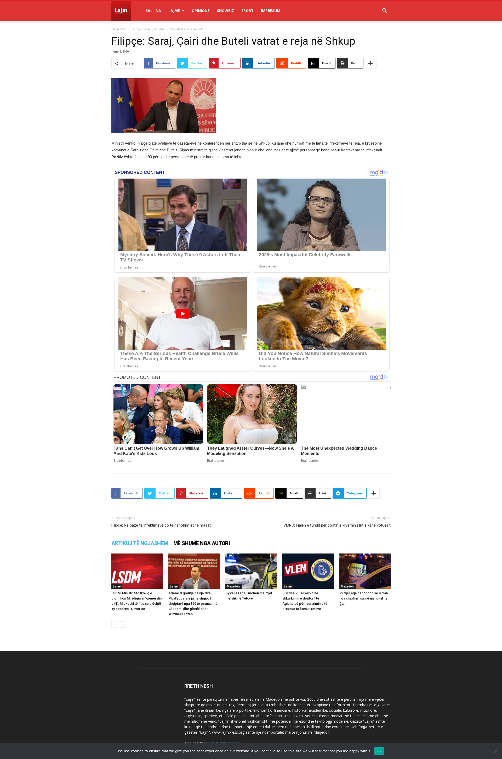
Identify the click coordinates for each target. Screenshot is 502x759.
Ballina (153, 10)
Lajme (174, 10)
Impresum (270, 10)
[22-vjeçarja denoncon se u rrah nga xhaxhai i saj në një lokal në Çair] (365, 571)
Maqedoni (119, 29)
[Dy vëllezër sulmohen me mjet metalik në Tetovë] (251, 571)
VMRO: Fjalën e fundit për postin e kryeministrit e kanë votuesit (337, 525)
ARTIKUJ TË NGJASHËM (139, 543)
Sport (247, 10)
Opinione (201, 10)
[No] (495, 751)
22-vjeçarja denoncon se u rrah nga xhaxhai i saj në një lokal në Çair (363, 598)
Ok (379, 751)
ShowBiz (225, 10)
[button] (384, 11)
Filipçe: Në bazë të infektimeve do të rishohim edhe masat (161, 525)
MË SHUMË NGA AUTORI (201, 543)
